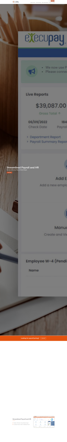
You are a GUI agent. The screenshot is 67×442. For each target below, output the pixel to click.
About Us (53, 2)
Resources (50, 2)
